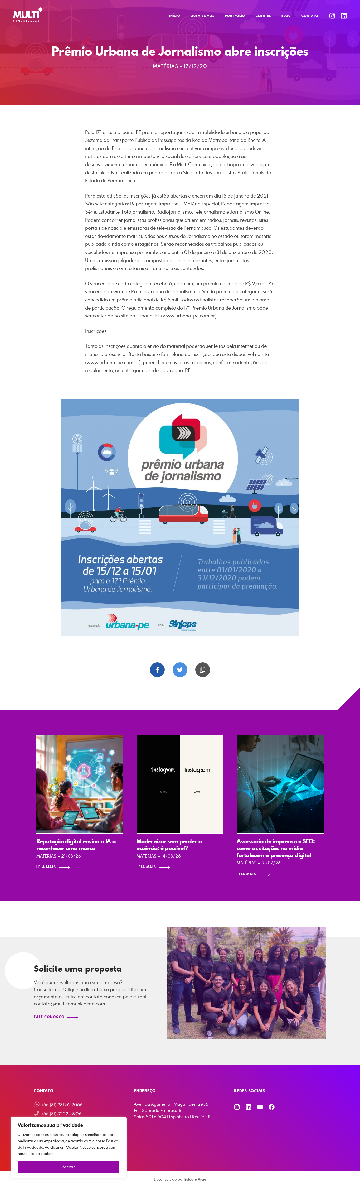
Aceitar (68, 1167)
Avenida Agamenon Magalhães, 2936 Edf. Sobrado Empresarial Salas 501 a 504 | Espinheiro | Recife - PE (173, 1110)
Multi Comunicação (27, 14)
